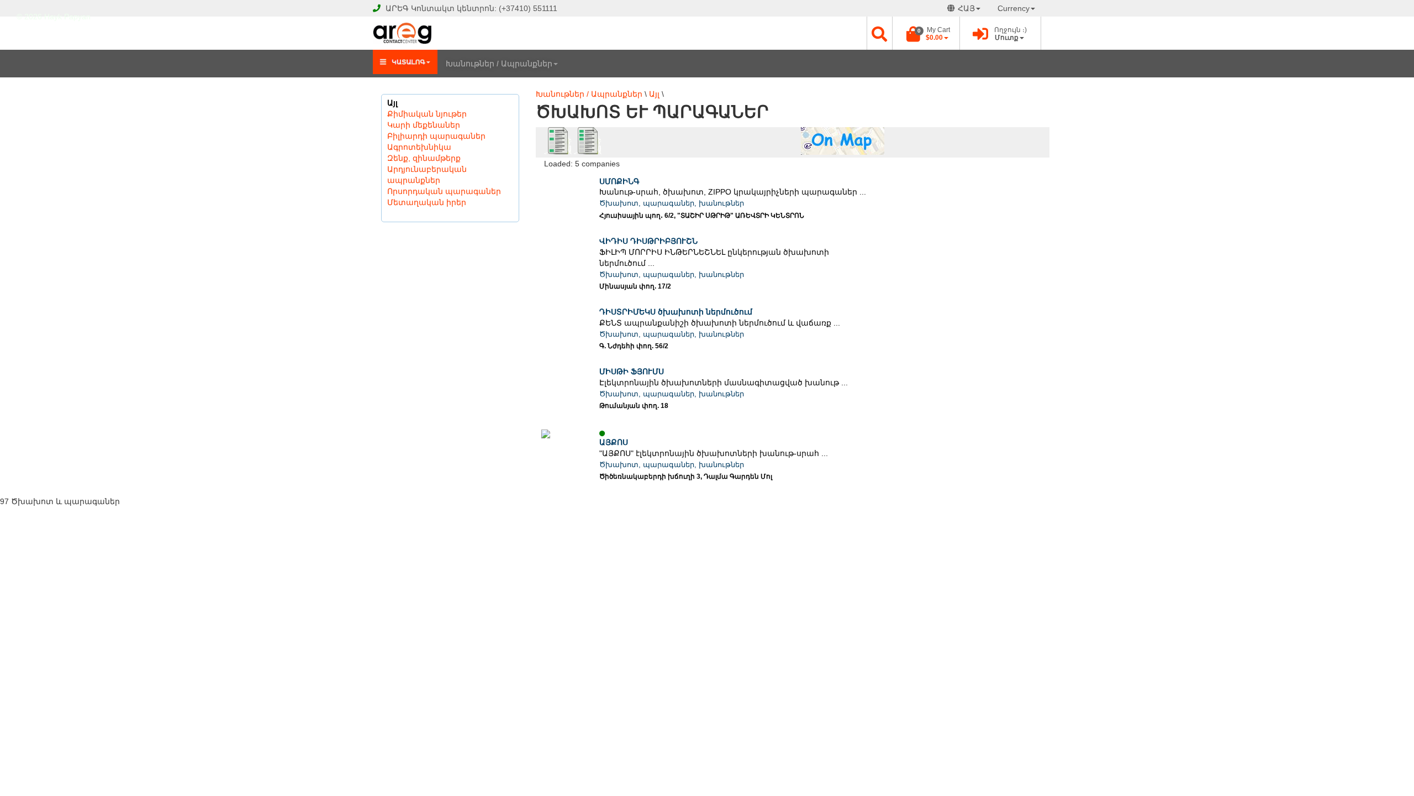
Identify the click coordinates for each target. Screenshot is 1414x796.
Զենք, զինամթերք (424, 158)
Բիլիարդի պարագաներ (436, 136)
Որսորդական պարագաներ (444, 191)
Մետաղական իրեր (426, 202)
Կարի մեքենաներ (423, 125)
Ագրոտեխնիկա (419, 147)
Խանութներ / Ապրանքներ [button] (499, 63)
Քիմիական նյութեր (427, 113)
